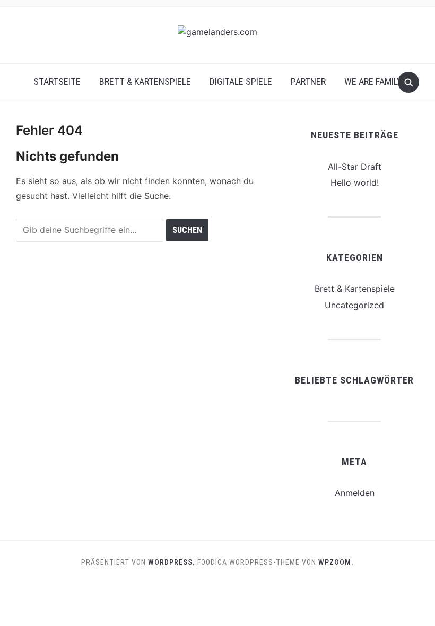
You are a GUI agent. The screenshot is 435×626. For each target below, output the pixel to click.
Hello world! (354, 182)
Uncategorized (354, 305)
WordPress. (171, 562)
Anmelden (355, 493)
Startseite (57, 81)
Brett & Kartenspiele (145, 81)
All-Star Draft (354, 166)
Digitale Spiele (241, 81)
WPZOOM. (336, 562)
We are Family (373, 81)
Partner (308, 81)
